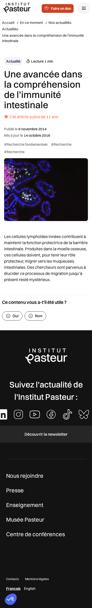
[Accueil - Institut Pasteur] (17, 7)
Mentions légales (37, 579)
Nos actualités (60, 22)
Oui (16, 315)
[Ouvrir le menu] (84, 8)
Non (38, 315)
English (30, 588)
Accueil (8, 22)
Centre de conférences (35, 534)
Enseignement (24, 505)
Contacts (12, 579)
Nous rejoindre (24, 475)
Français (13, 588)
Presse (15, 490)
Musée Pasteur (25, 519)
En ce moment (31, 22)
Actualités (10, 29)
